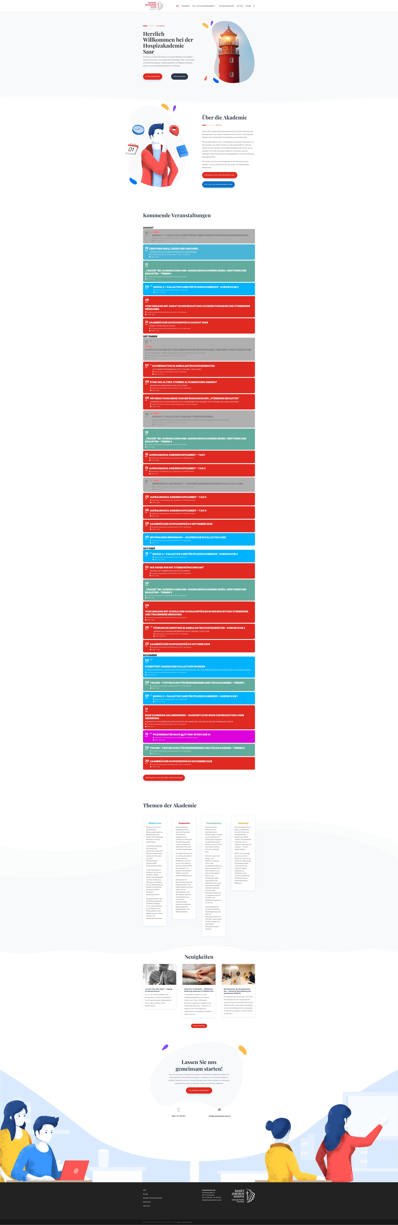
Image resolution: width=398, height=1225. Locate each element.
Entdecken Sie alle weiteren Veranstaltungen (164, 777)
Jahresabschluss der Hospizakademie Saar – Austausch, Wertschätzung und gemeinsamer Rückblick (237, 991)
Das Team (240, 6)
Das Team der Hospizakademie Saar (218, 184)
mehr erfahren (180, 76)
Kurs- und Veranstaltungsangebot (203, 6)
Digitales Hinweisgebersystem (152, 1198)
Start (177, 6)
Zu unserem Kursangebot (199, 1090)
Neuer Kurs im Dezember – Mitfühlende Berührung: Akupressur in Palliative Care (199, 990)
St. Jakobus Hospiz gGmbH (183, 1222)
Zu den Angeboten (153, 76)
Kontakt (248, 6)
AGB (144, 1190)
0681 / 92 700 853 (178, 1116)
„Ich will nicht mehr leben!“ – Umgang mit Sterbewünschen (158, 990)
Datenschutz (147, 1202)
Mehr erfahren (199, 1026)
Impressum (146, 1206)
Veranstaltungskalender (226, 6)
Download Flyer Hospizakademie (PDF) (220, 175)
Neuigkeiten (186, 6)
